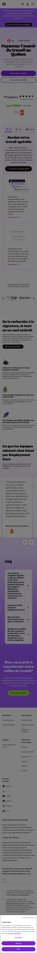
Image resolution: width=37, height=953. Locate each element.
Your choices (18, 937)
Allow (18, 949)
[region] (18, 934)
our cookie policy (16, 933)
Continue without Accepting (28, 917)
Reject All (18, 943)
